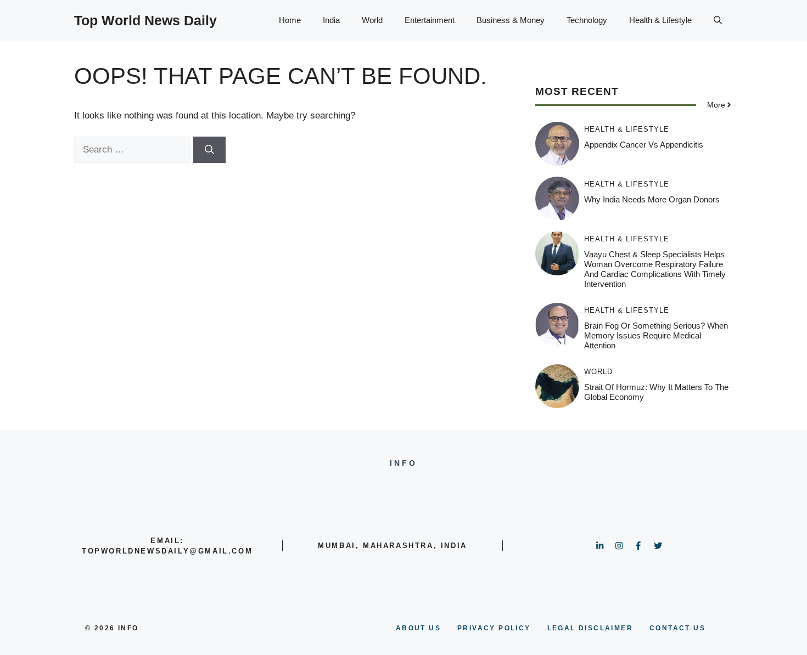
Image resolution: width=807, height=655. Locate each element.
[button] (718, 20)
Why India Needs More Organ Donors (652, 199)
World (372, 20)
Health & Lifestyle (660, 20)
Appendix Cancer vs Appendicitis (643, 144)
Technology (587, 20)
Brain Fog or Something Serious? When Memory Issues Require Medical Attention (656, 335)
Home (290, 20)
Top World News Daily (145, 20)
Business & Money (511, 20)
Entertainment (430, 20)
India (331, 20)
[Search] (209, 150)
